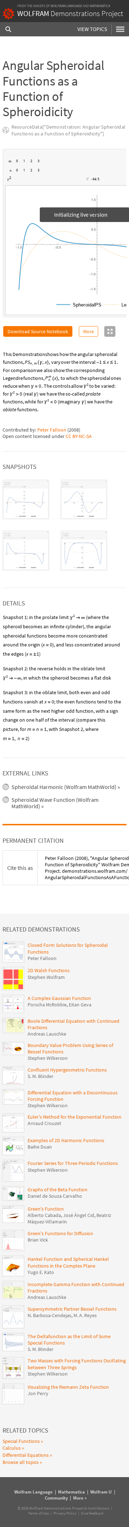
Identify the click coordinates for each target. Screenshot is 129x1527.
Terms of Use (38, 1513)
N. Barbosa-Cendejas (49, 1315)
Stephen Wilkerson (48, 1058)
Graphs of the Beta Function (57, 1189)
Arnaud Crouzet (44, 1123)
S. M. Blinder (40, 1076)
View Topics (92, 29)
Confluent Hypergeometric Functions (67, 1070)
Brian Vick (38, 1240)
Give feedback (92, 1513)
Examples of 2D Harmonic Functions (66, 1140)
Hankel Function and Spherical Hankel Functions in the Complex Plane (68, 1262)
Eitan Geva (80, 1004)
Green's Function (46, 1209)
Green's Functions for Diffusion (60, 1233)
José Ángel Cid (78, 1215)
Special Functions (21, 1441)
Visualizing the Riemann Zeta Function (68, 1387)
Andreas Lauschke (47, 1034)
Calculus (12, 1448)
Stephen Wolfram (46, 977)
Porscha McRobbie (47, 1004)
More (88, 331)
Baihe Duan (40, 1147)
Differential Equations (26, 1455)
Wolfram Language (66, 6)
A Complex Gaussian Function (59, 998)
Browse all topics (21, 1462)
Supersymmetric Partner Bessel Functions (72, 1309)
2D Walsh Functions (49, 970)
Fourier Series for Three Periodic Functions (73, 1163)
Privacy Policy (64, 1513)
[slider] (49, 183)
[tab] (26, 499)
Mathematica (100, 6)
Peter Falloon (51, 430)
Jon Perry (38, 1393)
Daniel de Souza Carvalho (55, 1196)
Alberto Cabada (44, 1215)
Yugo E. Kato (41, 1272)
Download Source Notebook (38, 331)
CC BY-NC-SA (79, 436)
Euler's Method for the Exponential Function (74, 1117)
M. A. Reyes (85, 1315)
